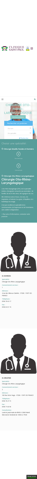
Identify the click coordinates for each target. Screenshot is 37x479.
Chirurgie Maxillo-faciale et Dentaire (18, 149)
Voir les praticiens (18, 117)
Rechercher (24, 138)
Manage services (31, 476)
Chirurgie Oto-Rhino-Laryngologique (18, 176)
